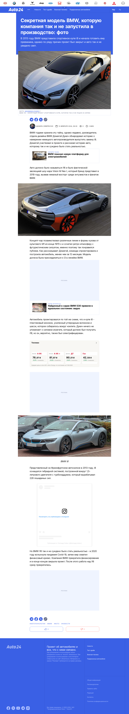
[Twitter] (13, 708)
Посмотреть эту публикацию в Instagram (54, 517)
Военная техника (60, 10)
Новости (37, 10)
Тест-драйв (47, 10)
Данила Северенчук (44, 126)
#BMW (49, 624)
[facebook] (36, 119)
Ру (120, 10)
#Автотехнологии (37, 624)
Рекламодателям (93, 684)
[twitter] (41, 119)
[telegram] (31, 119)
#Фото (56, 624)
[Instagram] (28, 708)
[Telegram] (23, 708)
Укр (113, 10)
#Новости (65, 624)
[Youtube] (18, 708)
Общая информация (93, 680)
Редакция (90, 693)
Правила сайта (92, 689)
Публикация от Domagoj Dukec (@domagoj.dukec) (64, 543)
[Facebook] (8, 708)
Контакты (90, 697)
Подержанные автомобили (80, 10)
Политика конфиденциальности (97, 701)
